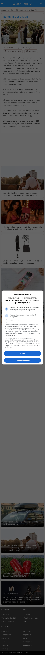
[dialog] (22, 327)
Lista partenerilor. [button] (10, 335)
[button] (22, 321)
